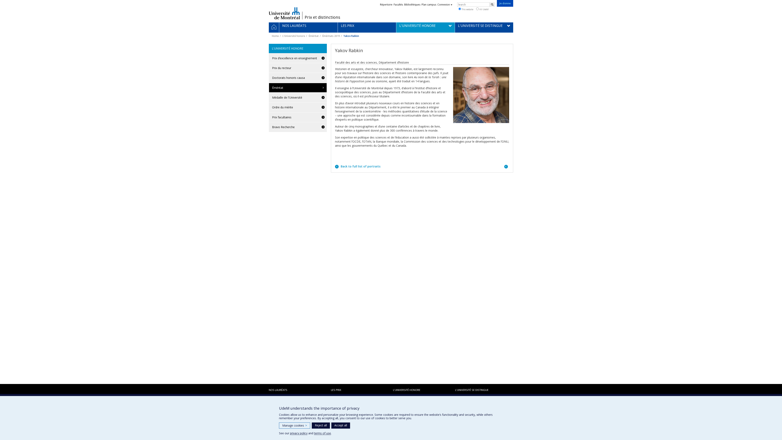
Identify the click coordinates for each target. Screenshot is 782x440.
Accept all (340, 425)
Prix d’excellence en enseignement (294, 58)
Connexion (443, 4)
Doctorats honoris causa (288, 78)
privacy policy (299, 433)
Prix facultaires (281, 117)
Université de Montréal (284, 13)
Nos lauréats (278, 390)
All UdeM (484, 9)
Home (275, 36)
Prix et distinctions (322, 17)
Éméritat (314, 36)
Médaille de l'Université (287, 97)
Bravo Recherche (283, 127)
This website (467, 9)
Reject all (321, 425)
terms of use (322, 433)
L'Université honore (293, 36)
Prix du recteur (281, 68)
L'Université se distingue (472, 390)
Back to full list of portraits (360, 166)
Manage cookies (294, 425)
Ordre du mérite (282, 107)
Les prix (336, 390)
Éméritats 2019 (331, 36)
